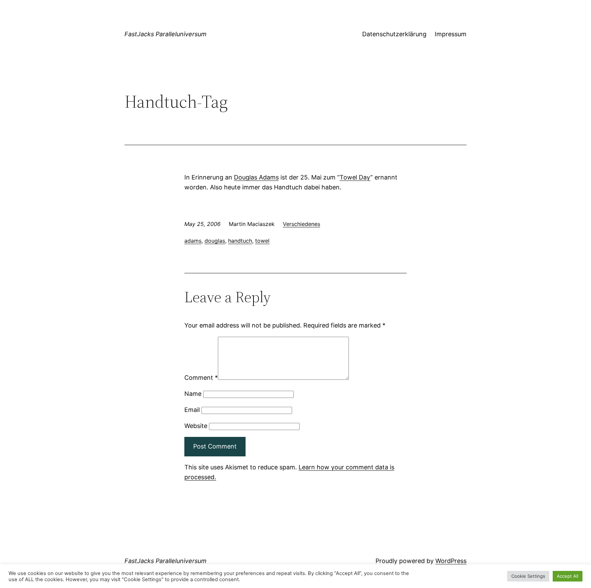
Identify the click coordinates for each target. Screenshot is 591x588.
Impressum (451, 34)
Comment (201, 377)
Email (192, 409)
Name (192, 393)
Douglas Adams (256, 177)
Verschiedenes (301, 223)
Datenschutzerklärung (394, 34)
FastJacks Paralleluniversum (165, 34)
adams (192, 240)
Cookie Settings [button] (528, 576)
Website (195, 425)
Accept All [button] (567, 576)
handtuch (240, 240)
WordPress (451, 560)
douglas (215, 240)
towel (262, 240)
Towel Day (355, 177)
